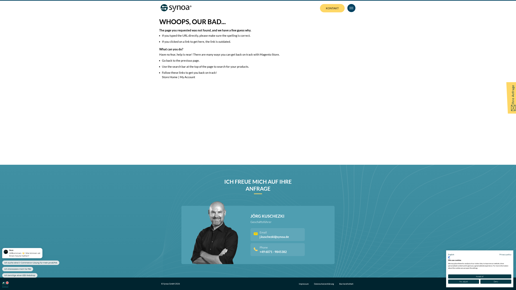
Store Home (170, 77)
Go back (167, 60)
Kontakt (332, 8)
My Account (187, 77)
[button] (451, 254)
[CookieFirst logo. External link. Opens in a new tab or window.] (449, 257)
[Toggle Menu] (351, 8)
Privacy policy (505, 254)
